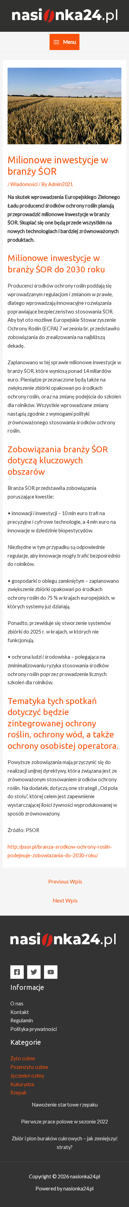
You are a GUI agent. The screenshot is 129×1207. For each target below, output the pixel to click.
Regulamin (21, 1020)
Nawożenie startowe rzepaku (65, 1105)
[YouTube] (50, 972)
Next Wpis (65, 900)
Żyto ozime (22, 1058)
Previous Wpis (65, 881)
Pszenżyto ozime (29, 1067)
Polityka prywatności (33, 1029)
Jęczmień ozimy (27, 1076)
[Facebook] (17, 972)
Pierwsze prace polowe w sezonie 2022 (64, 1121)
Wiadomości (23, 184)
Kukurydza (22, 1084)
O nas (16, 1003)
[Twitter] (34, 972)
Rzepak (18, 1092)
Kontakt (19, 1012)
